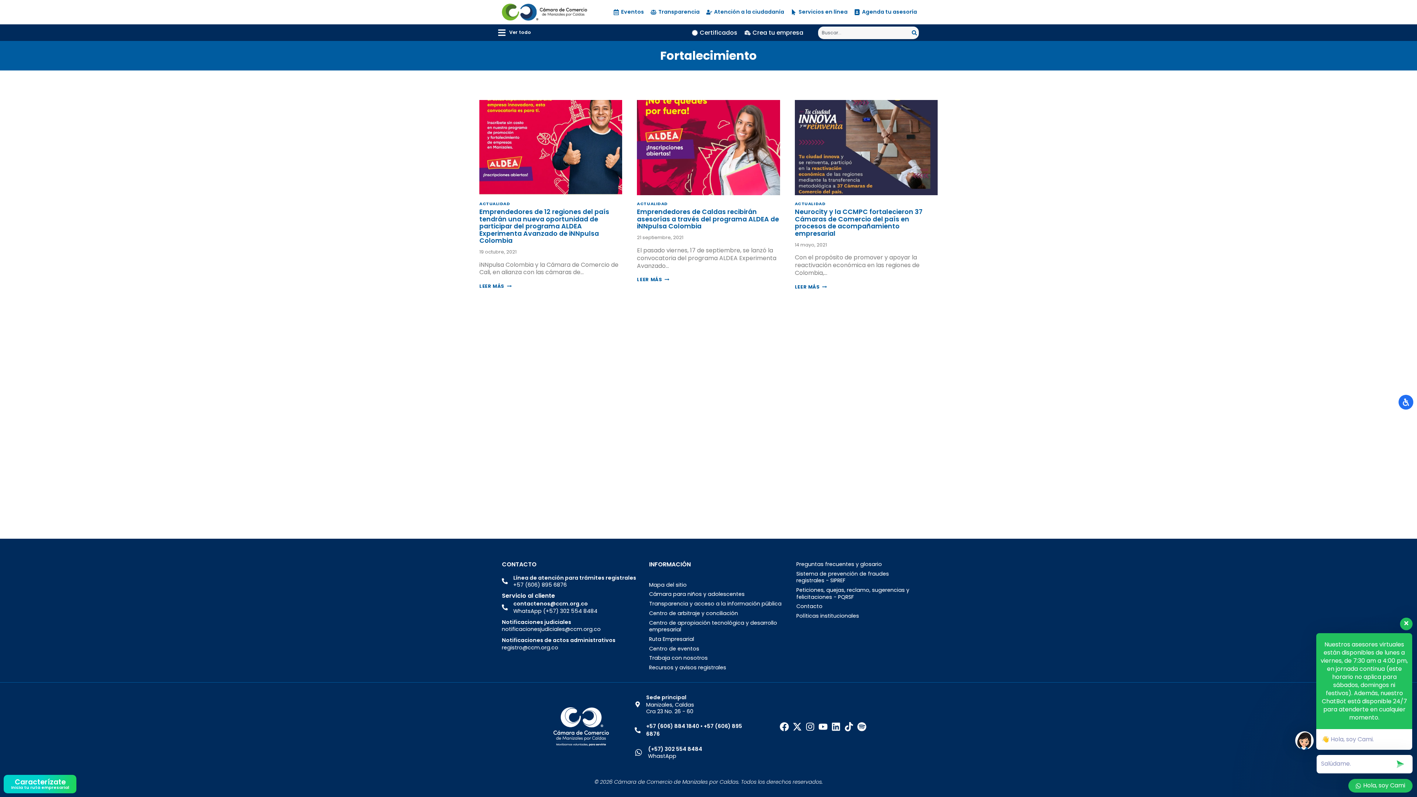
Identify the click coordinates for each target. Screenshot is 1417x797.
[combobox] (865, 33)
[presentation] (550, 147)
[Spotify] (861, 726)
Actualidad (494, 204)
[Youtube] (823, 726)
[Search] (915, 33)
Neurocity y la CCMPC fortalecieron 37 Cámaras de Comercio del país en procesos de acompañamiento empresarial (859, 222)
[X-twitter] (797, 726)
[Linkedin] (836, 726)
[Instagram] (810, 726)
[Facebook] (784, 726)
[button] (514, 32)
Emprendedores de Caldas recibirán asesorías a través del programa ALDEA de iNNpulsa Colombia (708, 219)
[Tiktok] (849, 726)
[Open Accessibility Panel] (1406, 402)
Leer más (495, 286)
